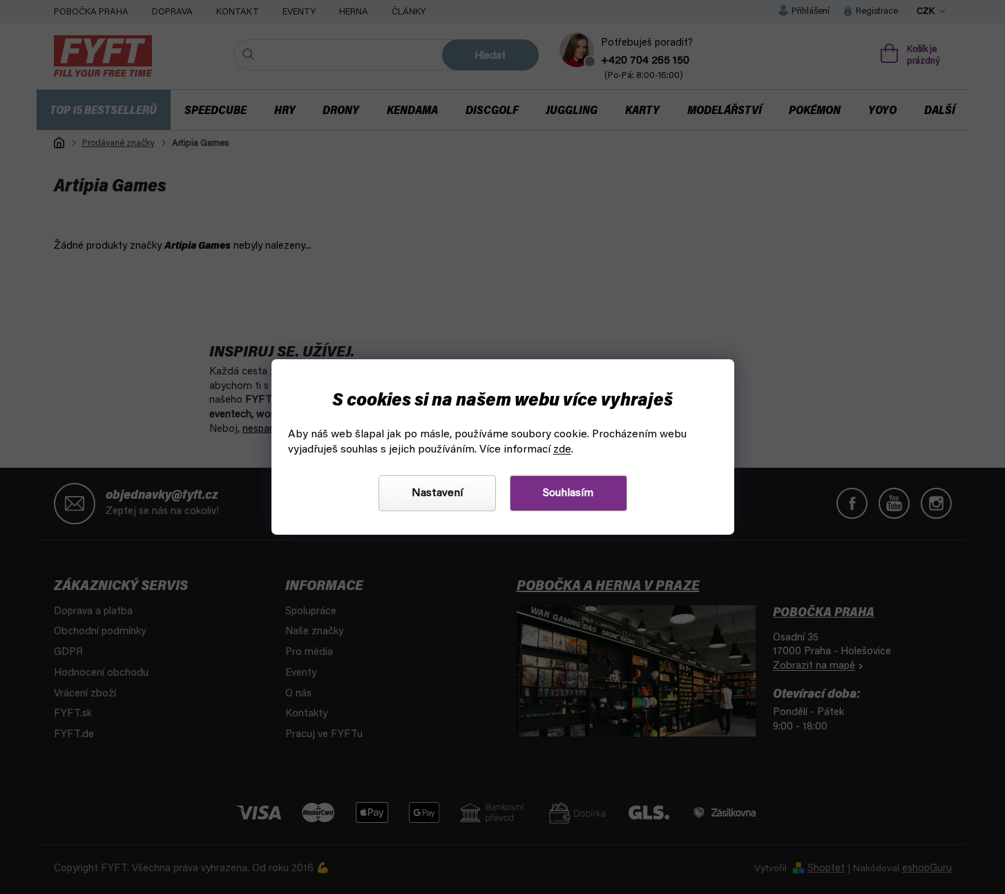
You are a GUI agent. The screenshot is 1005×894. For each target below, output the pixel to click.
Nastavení (437, 493)
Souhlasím (568, 493)
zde (562, 449)
